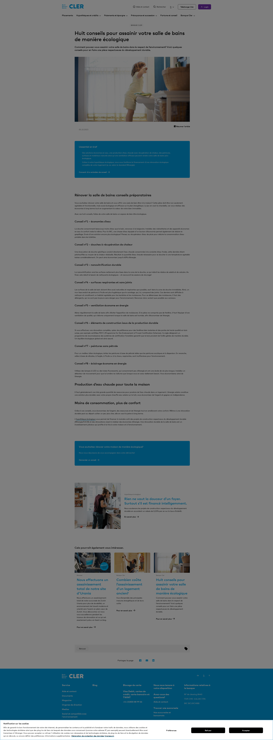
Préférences (171, 730)
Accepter (246, 730)
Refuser (208, 730)
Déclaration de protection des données (87, 736)
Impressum (109, 736)
